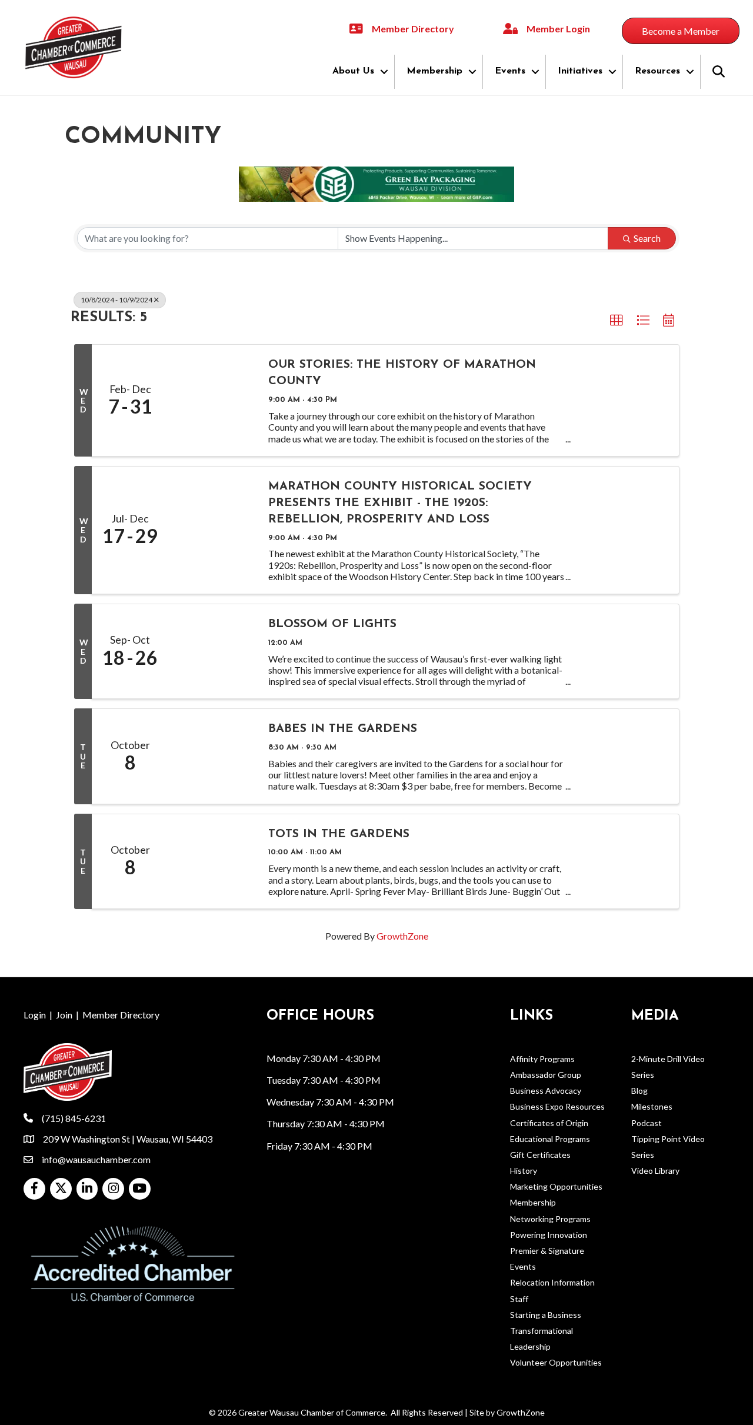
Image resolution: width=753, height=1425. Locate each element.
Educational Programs (550, 1139)
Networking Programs (550, 1219)
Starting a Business (545, 1315)
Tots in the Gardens (338, 834)
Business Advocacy (545, 1091)
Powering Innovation (548, 1235)
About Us (353, 71)
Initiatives (580, 71)
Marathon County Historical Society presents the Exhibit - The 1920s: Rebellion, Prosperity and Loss (400, 503)
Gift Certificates (540, 1155)
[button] (616, 320)
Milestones (651, 1106)
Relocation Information (552, 1282)
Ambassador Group (545, 1075)
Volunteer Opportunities (556, 1362)
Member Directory (120, 1014)
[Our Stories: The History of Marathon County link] (212, 400)
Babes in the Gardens (342, 729)
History (523, 1171)
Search (647, 238)
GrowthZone (402, 935)
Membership (434, 71)
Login (35, 1014)
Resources (657, 71)
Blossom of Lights (332, 624)
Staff (519, 1299)
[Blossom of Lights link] (212, 651)
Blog (639, 1091)
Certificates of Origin (549, 1123)
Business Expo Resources (557, 1106)
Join (64, 1014)
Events (510, 71)
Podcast (646, 1123)
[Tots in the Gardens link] (212, 861)
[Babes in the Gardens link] (212, 756)
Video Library (655, 1171)
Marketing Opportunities (556, 1186)
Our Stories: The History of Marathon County (402, 373)
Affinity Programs (542, 1059)
